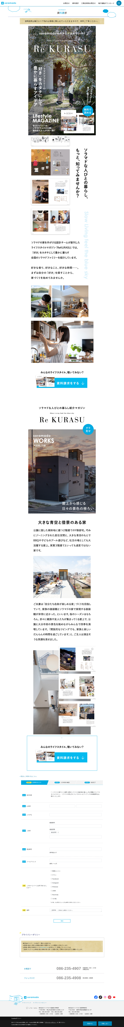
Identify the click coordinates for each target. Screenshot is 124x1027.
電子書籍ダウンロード (106, 3)
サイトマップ (27, 1002)
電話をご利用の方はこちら (29, 776)
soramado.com (44, 947)
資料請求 (75, 3)
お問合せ (66, 3)
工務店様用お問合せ (88, 3)
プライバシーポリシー (40, 1002)
